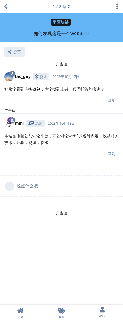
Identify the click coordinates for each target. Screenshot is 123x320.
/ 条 (59, 6)
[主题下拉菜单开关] (117, 6)
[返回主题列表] (5, 6)
